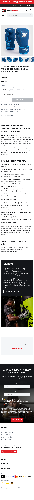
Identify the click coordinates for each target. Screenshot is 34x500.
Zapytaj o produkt (8, 115)
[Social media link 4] (15, 451)
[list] (17, 40)
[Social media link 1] (3, 451)
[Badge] (4, 78)
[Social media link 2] (7, 451)
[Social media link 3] (11, 451)
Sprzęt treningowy (14, 20)
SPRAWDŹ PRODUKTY (12, 291)
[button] (31, 10)
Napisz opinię (17, 348)
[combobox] (18, 15)
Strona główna (4, 20)
